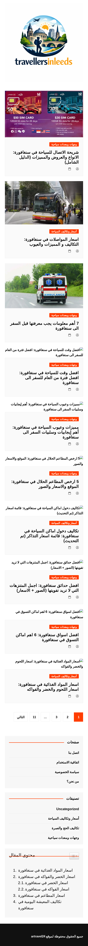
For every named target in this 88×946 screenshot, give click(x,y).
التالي (21, 717)
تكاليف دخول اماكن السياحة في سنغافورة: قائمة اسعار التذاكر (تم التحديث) (49, 536)
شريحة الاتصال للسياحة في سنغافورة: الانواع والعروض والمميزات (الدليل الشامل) (46, 157)
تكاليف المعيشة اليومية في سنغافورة (39, 904)
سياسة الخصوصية (67, 772)
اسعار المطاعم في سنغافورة (41, 895)
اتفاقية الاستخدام (67, 762)
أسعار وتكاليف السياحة (64, 231)
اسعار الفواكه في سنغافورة (47, 889)
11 (34, 717)
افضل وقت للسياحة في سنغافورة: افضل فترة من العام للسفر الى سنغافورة (49, 377)
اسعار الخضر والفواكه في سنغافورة (46, 876)
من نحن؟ (73, 781)
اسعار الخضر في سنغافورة (46, 883)
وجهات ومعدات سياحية (64, 144)
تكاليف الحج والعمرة (65, 828)
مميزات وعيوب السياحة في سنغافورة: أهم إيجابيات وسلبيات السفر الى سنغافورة (45, 432)
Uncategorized (67, 809)
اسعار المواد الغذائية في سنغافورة (45, 870)
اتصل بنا (73, 752)
